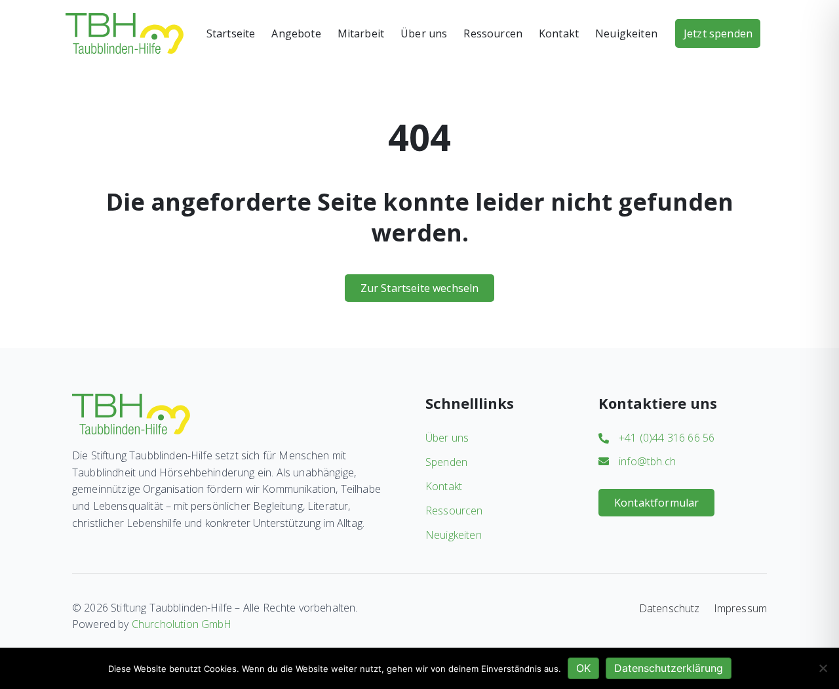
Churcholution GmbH (182, 624)
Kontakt (559, 33)
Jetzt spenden (718, 33)
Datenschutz (669, 608)
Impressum (740, 608)
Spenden (446, 462)
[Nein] (822, 668)
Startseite (231, 33)
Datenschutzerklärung (668, 668)
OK (583, 668)
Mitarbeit (361, 33)
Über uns (423, 33)
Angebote (296, 33)
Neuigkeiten (626, 33)
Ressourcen (492, 33)
